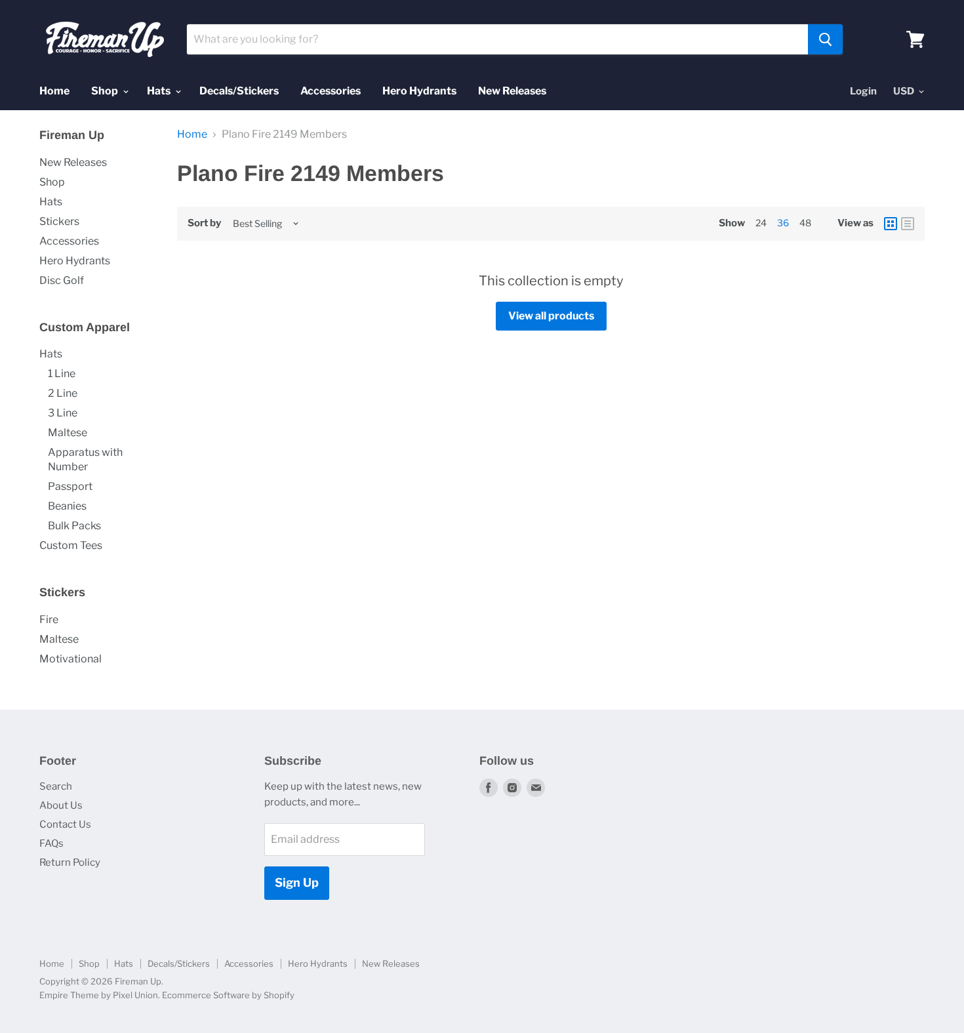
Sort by (204, 223)
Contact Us (65, 824)
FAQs (51, 843)
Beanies (67, 506)
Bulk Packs (74, 525)
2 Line (62, 393)
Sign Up (297, 882)
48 (805, 222)
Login (863, 91)
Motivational (70, 659)
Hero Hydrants (419, 91)
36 (783, 222)
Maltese (67, 432)
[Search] (825, 39)
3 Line (62, 413)
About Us (61, 805)
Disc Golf (61, 280)
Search (55, 786)
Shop (105, 91)
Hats (159, 91)
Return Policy (69, 862)
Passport (70, 486)
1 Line (61, 373)
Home (54, 91)
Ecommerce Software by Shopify (228, 995)
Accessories (330, 91)
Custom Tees (70, 545)
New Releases (512, 91)
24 (761, 222)
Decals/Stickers (239, 91)
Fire (48, 619)
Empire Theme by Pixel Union (98, 995)
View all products (551, 316)
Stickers (59, 221)
